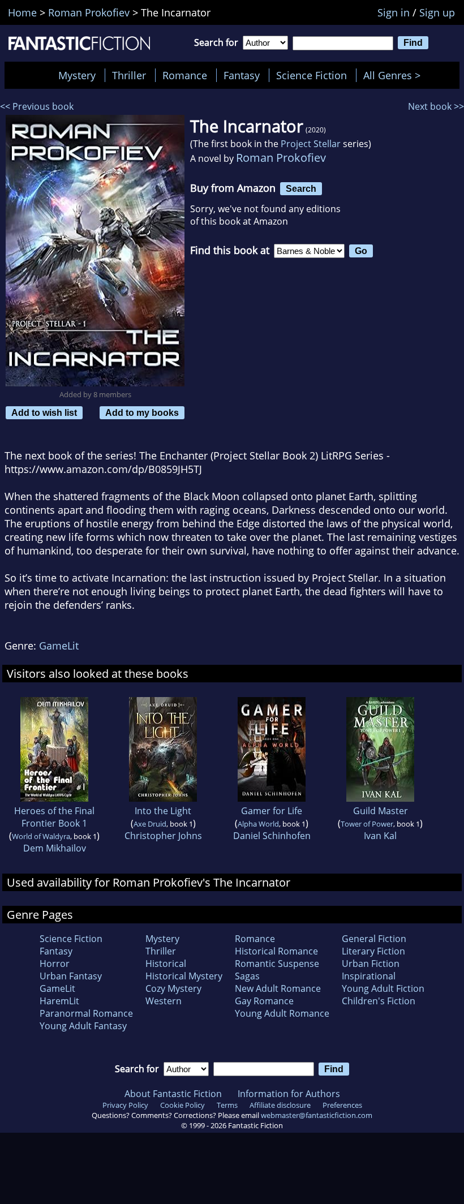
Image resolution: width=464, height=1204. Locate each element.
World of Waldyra (41, 836)
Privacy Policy (125, 1105)
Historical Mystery (183, 976)
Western (163, 1001)
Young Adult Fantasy (83, 1026)
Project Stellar (311, 143)
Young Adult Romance (282, 1013)
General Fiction (374, 938)
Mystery (77, 75)
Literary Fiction (373, 951)
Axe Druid (150, 824)
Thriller (129, 75)
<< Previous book (37, 106)
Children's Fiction (378, 1001)
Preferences (342, 1105)
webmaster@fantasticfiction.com (316, 1115)
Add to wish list (44, 412)
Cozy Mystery (173, 988)
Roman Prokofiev (281, 157)
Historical (165, 963)
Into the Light (163, 811)
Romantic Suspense (277, 963)
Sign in (393, 12)
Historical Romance (276, 951)
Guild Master (380, 811)
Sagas (247, 976)
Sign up (437, 12)
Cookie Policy (182, 1105)
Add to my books (142, 412)
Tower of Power (367, 824)
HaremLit (59, 1001)
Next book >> (436, 106)
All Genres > (394, 75)
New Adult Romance (278, 988)
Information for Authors (289, 1093)
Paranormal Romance (86, 1013)
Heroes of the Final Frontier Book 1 (54, 817)
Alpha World (258, 824)
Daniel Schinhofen (272, 835)
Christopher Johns (163, 835)
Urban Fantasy (71, 976)
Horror (55, 963)
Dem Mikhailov (54, 848)
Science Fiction (311, 75)
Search (301, 188)
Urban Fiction (370, 963)
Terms (227, 1105)
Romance (184, 75)
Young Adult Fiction (383, 988)
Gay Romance (264, 1001)
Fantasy (242, 75)
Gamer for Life (271, 811)
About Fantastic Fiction (173, 1093)
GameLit (59, 645)
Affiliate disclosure (280, 1105)
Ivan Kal (380, 835)
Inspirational (369, 976)
